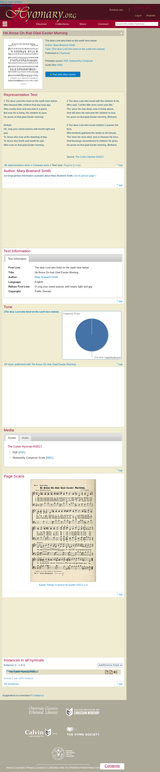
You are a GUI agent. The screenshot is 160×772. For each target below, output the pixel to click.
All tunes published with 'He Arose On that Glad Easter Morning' (40, 364)
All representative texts (17, 165)
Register (150, 15)
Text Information (17, 258)
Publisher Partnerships (82, 767)
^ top (119, 165)
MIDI (60, 65)
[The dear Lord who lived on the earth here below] (31, 311)
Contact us (38, 695)
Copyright (19, 767)
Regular (68, 165)
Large (78, 165)
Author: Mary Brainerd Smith (60, 45)
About (9, 767)
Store (82, 23)
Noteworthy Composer (81, 61)
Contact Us (42, 767)
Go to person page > (85, 175)
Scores (12, 437)
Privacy (30, 767)
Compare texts (41, 165)
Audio (25, 437)
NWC (49, 457)
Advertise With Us (58, 767)
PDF (66, 61)
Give (98, 767)
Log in (138, 15)
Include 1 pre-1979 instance (18, 678)
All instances (11, 683)
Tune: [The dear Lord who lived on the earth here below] (75, 49)
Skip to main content (10, 2)
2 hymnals (64, 53)
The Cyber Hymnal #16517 (90, 157)
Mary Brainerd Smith (46, 277)
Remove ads (116, 10)
